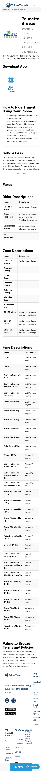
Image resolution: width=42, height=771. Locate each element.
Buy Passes (21, 767)
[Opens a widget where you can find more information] (32, 767)
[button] (33, 5)
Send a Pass (18, 158)
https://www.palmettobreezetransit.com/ (18, 663)
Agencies (6, 9)
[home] (17, 5)
